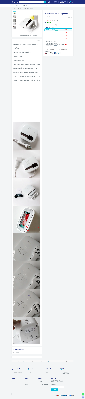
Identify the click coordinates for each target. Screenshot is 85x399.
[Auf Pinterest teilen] (68, 17)
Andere (39, 5)
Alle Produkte (16, 8)
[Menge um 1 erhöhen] (53, 25)
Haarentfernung (20, 8)
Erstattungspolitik (41, 380)
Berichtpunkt (38, 40)
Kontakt (26, 381)
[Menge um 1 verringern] (48, 25)
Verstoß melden (14, 381)
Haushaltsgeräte (24, 5)
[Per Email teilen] (71, 17)
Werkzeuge (30, 5)
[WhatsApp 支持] (83, 394)
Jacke (36, 5)
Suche (12, 380)
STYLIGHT (46, 17)
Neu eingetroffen (44, 5)
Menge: (46, 24)
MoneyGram (26, 384)
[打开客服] (83, 397)
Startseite (13, 5)
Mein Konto (62, 2)
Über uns (26, 380)
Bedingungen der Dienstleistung (43, 384)
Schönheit (17, 5)
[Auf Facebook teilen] (66, 17)
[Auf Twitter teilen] (69, 17)
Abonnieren (54, 389)
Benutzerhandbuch (16, 352)
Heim (12, 8)
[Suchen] (45, 2)
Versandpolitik (40, 381)
